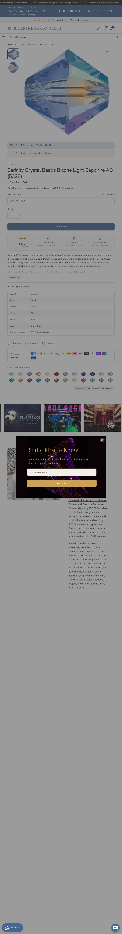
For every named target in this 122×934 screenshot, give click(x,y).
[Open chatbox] (115, 928)
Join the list (62, 483)
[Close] (102, 439)
